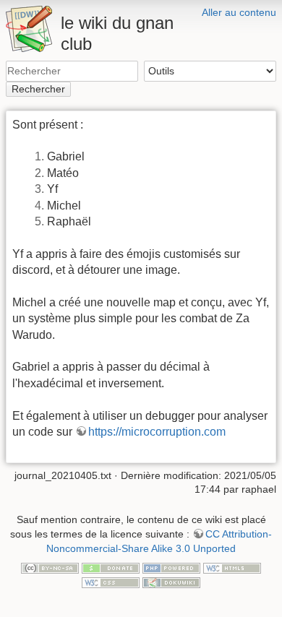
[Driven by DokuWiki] (171, 581)
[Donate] (111, 567)
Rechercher (38, 89)
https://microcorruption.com (157, 432)
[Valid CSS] (111, 581)
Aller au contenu (239, 12)
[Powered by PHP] (171, 567)
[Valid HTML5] (232, 567)
